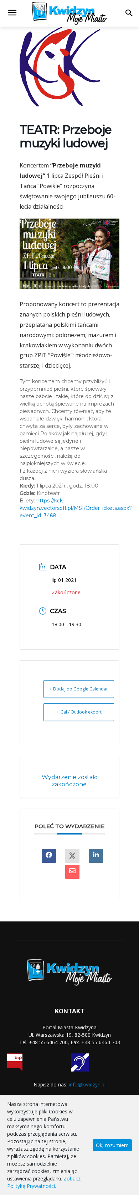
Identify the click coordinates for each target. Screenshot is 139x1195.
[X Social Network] (72, 856)
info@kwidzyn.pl (87, 1084)
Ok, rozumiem (112, 1145)
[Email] (72, 872)
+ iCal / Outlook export (79, 712)
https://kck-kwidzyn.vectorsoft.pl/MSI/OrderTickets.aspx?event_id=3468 (76, 508)
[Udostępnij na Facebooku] (49, 856)
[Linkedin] (96, 856)
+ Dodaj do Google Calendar (79, 689)
